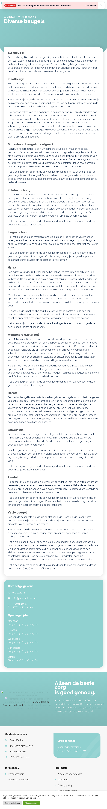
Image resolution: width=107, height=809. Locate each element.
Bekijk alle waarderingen (36, 705)
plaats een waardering (27, 708)
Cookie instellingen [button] (12, 803)
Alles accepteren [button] (31, 803)
